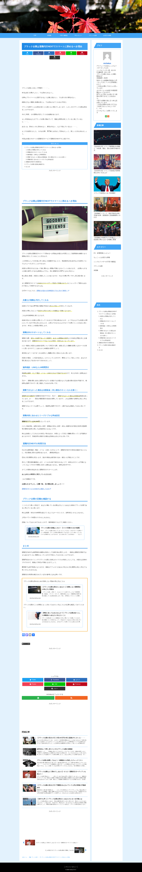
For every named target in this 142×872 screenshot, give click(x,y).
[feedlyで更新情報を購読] (38, 698)
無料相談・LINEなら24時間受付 (36, 154)
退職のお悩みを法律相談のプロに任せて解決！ (52, 290)
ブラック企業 (27, 643)
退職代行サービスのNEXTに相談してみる (35, 489)
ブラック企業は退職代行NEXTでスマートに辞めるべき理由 (43, 147)
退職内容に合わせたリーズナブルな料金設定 (40, 159)
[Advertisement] (55, 73)
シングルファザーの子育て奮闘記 (105, 262)
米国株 (96, 270)
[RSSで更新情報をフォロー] (71, 698)
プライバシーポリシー (71, 867)
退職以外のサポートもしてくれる (37, 152)
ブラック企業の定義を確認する (35, 164)
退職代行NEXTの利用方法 (33, 162)
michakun (107, 63)
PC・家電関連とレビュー (102, 253)
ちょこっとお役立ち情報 (102, 257)
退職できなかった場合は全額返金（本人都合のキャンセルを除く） (47, 157)
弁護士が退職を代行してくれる (36, 150)
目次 (52, 143)
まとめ (28, 166)
